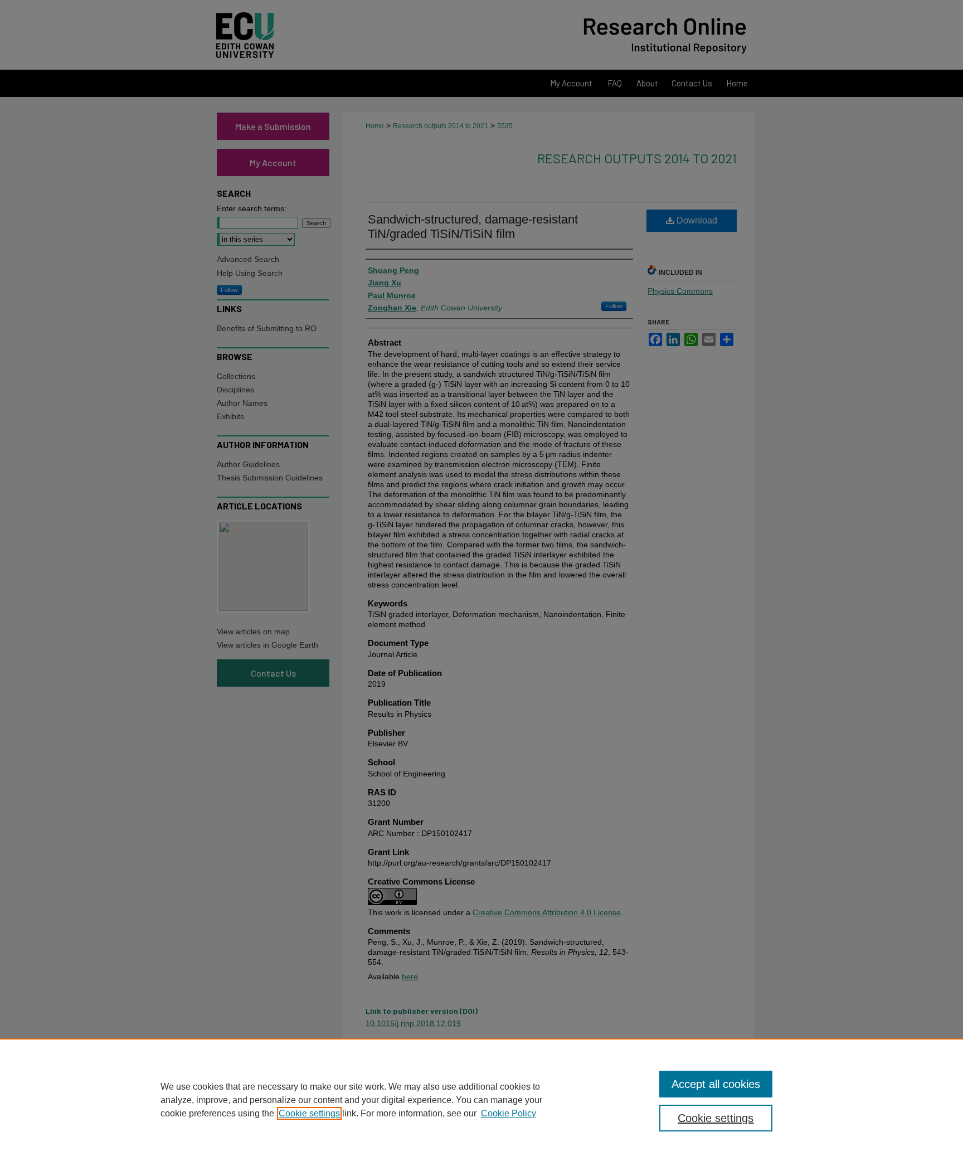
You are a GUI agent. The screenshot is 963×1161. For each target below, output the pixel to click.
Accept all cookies (716, 1084)
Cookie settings (309, 1113)
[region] (481, 1099)
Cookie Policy (508, 1113)
